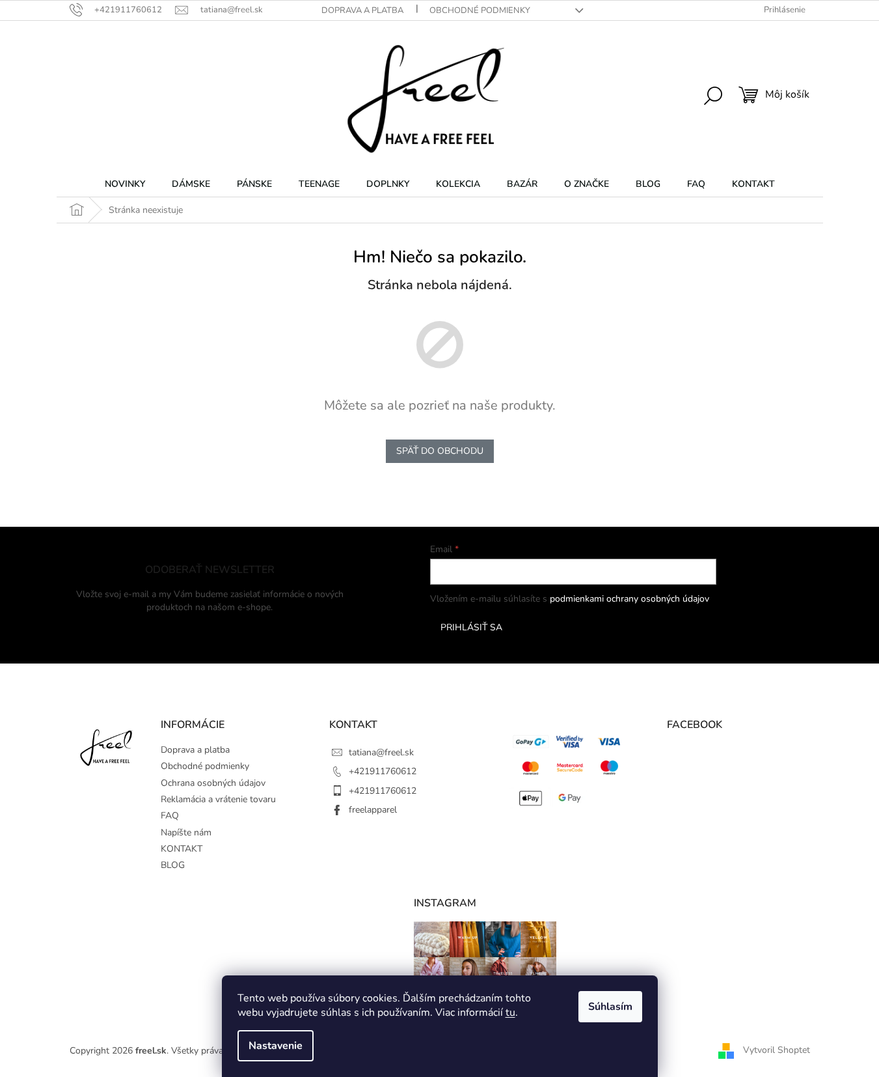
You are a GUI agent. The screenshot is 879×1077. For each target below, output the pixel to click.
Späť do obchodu (439, 451)
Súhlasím (610, 1007)
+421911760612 (382, 771)
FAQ (170, 815)
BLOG (173, 865)
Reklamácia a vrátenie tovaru (218, 799)
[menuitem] (125, 184)
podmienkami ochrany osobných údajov (629, 599)
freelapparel (373, 810)
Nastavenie (276, 1046)
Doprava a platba (362, 10)
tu (510, 1012)
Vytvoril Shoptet (776, 1050)
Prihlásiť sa (471, 627)
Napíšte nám (186, 832)
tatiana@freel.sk (381, 752)
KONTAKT (181, 849)
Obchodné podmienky (479, 10)
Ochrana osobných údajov (213, 783)
